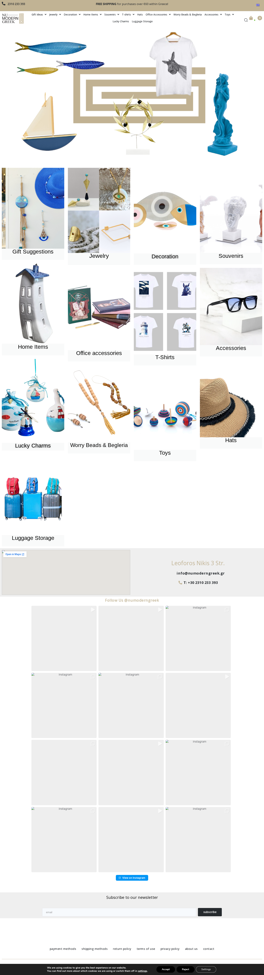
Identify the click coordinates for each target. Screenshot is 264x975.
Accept (166, 969)
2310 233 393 (16, 4)
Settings (206, 969)
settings (142, 971)
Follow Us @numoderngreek (132, 600)
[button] (64, 638)
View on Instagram (133, 877)
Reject (185, 969)
